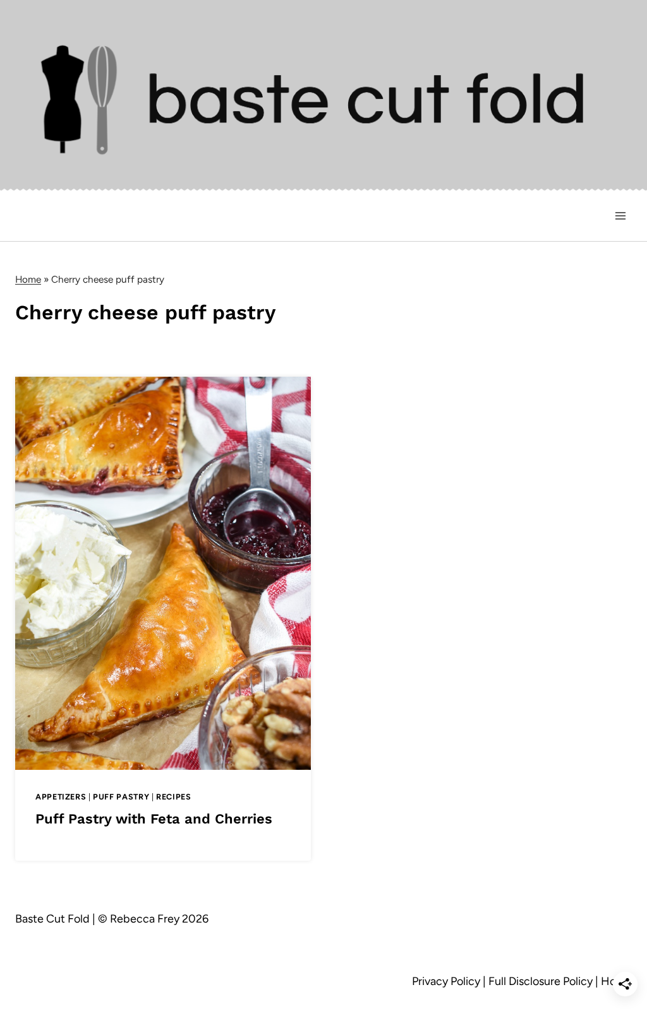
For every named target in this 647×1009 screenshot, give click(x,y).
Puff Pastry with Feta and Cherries (153, 819)
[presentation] (163, 573)
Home (28, 279)
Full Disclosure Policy (540, 981)
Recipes (173, 796)
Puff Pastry (121, 796)
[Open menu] (620, 216)
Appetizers (60, 796)
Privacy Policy (446, 981)
